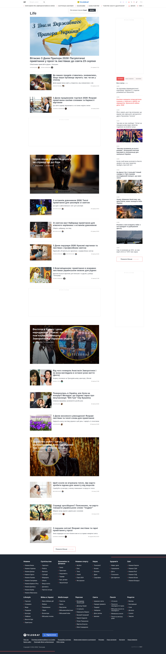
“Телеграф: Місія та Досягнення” (114, 6)
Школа (44, 580)
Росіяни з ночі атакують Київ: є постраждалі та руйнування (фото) (129, 226)
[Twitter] (131, 2)
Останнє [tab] (120, 78)
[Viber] (123, 2)
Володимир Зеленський (80, 602)
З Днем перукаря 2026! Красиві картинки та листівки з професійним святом (75, 246)
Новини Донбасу (30, 586)
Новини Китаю (133, 577)
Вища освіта (46, 583)
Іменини (96, 616)
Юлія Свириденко (82, 627)
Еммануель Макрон (83, 612)
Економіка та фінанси (63, 562)
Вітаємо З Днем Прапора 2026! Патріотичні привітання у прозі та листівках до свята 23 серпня (63, 59)
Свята (95, 597)
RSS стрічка (60, 642)
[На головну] (83, 2)
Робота (44, 568)
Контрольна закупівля (65, 6)
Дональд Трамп (82, 606)
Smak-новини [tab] (129, 78)
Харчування (115, 568)
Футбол (79, 565)
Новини (27, 561)
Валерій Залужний (83, 615)
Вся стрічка (120, 83)
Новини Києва (29, 565)
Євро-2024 (80, 577)
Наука (95, 561)
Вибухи (44, 604)
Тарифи (61, 576)
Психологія (114, 574)
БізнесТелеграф (94, 6)
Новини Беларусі (134, 580)
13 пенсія (114, 601)
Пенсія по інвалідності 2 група (117, 605)
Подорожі (28, 610)
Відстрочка (62, 607)
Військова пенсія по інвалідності (117, 609)
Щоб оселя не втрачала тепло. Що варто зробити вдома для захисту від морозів (74, 484)
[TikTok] (136, 2)
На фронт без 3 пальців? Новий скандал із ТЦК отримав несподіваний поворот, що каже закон (129, 175)
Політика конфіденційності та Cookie (43, 639)
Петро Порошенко (82, 621)
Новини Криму (29, 589)
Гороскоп (142, 6)
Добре (92, 10)
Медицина (45, 577)
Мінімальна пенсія (117, 613)
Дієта (113, 571)
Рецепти (130, 597)
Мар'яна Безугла (82, 624)
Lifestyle (27, 597)
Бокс (78, 568)
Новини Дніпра (29, 571)
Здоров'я (114, 561)
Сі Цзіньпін (80, 609)
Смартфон (97, 577)
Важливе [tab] (138, 78)
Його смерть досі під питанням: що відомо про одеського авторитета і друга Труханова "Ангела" (129, 114)
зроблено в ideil (136, 647)
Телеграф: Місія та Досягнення (44, 642)
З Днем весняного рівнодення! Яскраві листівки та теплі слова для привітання (73, 417)
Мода (26, 607)
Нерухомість (63, 573)
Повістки (62, 601)
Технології (97, 565)
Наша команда (132, 639)
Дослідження (115, 577)
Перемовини (46, 607)
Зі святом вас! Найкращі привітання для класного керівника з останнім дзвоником (75, 224)
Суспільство (46, 561)
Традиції (96, 607)
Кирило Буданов (82, 618)
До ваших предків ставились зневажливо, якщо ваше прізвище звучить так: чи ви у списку (75, 77)
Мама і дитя (115, 565)
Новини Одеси (29, 574)
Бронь (61, 604)
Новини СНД (133, 574)
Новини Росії (133, 571)
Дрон (95, 574)
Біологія (96, 571)
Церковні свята (99, 601)
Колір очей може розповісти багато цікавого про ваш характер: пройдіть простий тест (129, 163)
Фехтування (80, 580)
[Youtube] (129, 2)
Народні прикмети (100, 604)
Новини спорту (81, 561)
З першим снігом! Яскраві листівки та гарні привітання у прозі (75, 529)
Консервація (133, 604)
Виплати (45, 571)
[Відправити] (44, 2)
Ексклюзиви (81, 6)
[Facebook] (120, 2)
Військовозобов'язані (66, 610)
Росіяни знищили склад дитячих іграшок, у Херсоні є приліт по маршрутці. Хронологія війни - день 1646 (129, 102)
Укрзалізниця (63, 582)
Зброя (44, 610)
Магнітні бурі (29, 619)
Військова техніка (47, 616)
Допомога (45, 586)
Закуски (131, 616)
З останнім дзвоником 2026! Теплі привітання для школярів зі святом (71, 201)
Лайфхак (28, 616)
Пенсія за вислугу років (117, 617)
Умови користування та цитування (85, 639)
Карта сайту (27, 642)
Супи (130, 607)
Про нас (26, 639)
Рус (141, 2)
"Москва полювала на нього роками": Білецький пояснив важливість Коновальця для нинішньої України (128, 151)
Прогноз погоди (47, 589)
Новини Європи (134, 565)
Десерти (131, 610)
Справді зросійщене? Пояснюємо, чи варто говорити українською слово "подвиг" (75, 506)
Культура (28, 613)
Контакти (122, 639)
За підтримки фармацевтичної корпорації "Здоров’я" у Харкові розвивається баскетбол (128, 90)
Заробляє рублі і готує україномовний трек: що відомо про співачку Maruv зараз (53, 444)
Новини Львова (30, 577)
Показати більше (61, 549)
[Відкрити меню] (24, 2)
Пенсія (113, 597)
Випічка (131, 601)
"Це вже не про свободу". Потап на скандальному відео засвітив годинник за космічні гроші (129, 125)
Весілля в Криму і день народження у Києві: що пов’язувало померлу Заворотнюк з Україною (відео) (52, 334)
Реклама (101, 639)
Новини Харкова (30, 568)
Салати (131, 613)
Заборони (97, 610)
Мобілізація (63, 597)
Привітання (28, 622)
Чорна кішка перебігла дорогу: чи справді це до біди (52, 161)
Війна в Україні (47, 597)
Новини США (133, 568)
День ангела (98, 613)
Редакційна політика (64, 639)
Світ (129, 561)
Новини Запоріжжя (31, 580)
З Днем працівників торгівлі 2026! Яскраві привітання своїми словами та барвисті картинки (75, 100)
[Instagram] (134, 2)
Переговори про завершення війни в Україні (40, 6)
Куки (84, 10)
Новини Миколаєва (31, 593)
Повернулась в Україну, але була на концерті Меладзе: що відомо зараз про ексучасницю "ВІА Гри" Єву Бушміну (73, 395)
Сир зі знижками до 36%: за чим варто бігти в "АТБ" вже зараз (128, 251)
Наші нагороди (111, 639)
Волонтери (45, 613)
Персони (79, 597)
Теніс (78, 571)
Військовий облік (64, 613)
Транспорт (62, 570)
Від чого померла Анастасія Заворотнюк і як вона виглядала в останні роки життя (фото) (74, 372)
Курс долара (63, 579)
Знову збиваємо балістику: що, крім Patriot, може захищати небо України (129, 201)
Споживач (28, 604)
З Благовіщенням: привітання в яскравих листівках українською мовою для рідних (74, 269)
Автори (133, 6)
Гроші (61, 567)
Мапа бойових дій (48, 601)
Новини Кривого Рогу (31, 583)
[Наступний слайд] (143, 6)
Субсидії (45, 574)
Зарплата (45, 565)
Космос (96, 568)
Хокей (79, 574)
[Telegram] (126, 2)
